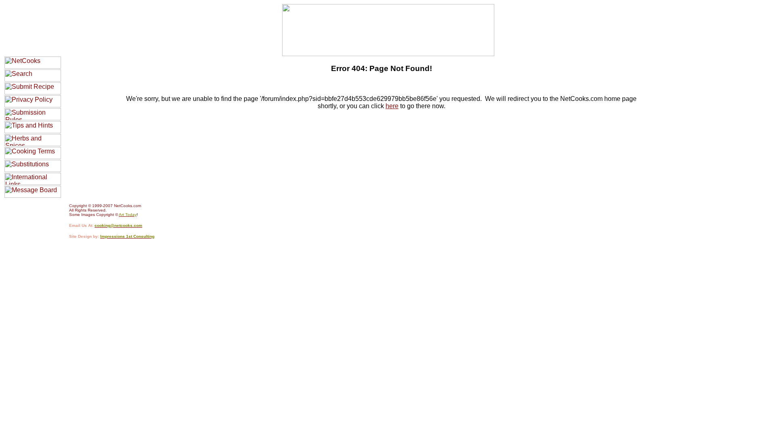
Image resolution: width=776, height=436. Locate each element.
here (392, 106)
